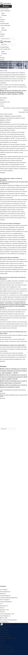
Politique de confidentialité (7, 652)
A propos (2, 19)
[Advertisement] (14, 413)
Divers (1, 607)
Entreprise (4, 15)
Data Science (3, 605)
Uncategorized (4, 622)
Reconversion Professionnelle (8, 620)
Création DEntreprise (5, 601)
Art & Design (3, 589)
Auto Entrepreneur (5, 591)
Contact (2, 21)
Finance (2, 611)
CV (1, 17)
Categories (6, 6)
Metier (3, 13)
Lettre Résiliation (4, 616)
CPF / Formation (4, 599)
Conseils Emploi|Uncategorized (8, 597)
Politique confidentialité (6, 648)
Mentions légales (4, 646)
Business (2, 593)
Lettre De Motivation (5, 614)
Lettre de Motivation (5, 10)
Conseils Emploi (4, 8)
